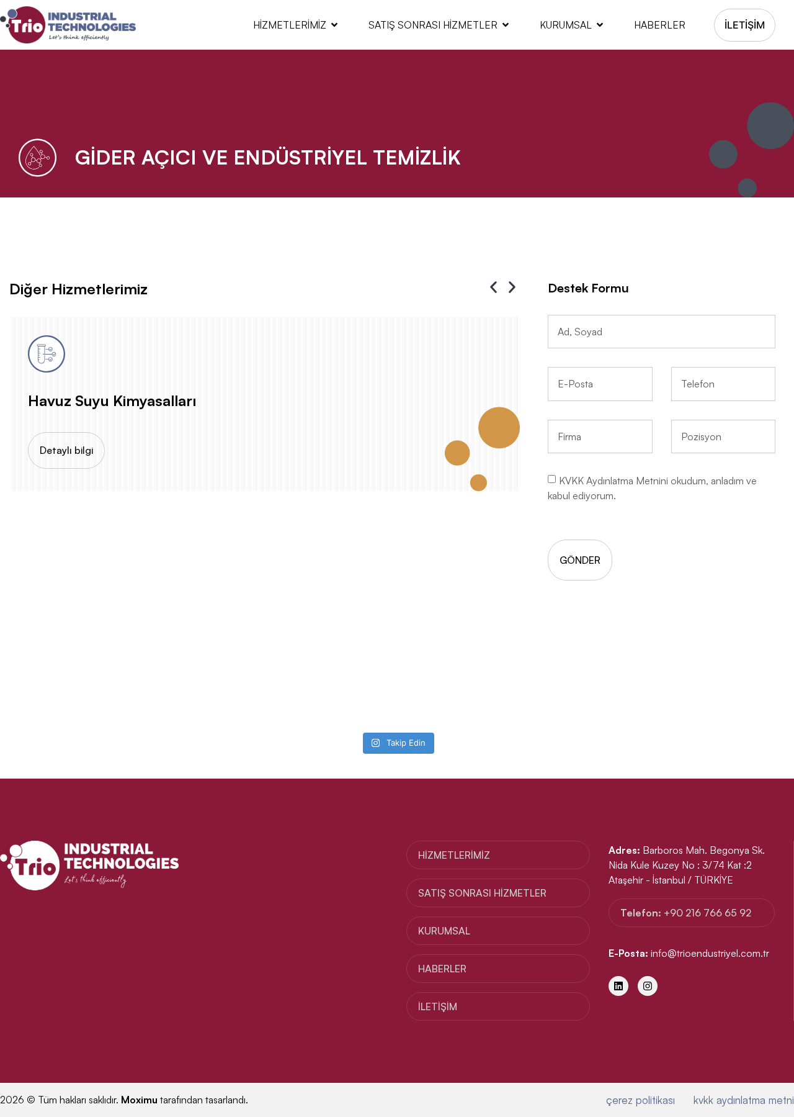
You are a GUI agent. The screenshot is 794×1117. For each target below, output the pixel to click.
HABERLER (659, 25)
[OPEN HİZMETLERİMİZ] (334, 24)
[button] (493, 287)
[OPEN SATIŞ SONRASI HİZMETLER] (506, 24)
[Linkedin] (618, 986)
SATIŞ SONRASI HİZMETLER (432, 25)
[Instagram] (648, 986)
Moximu (139, 1099)
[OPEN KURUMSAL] (600, 24)
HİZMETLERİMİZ (289, 25)
